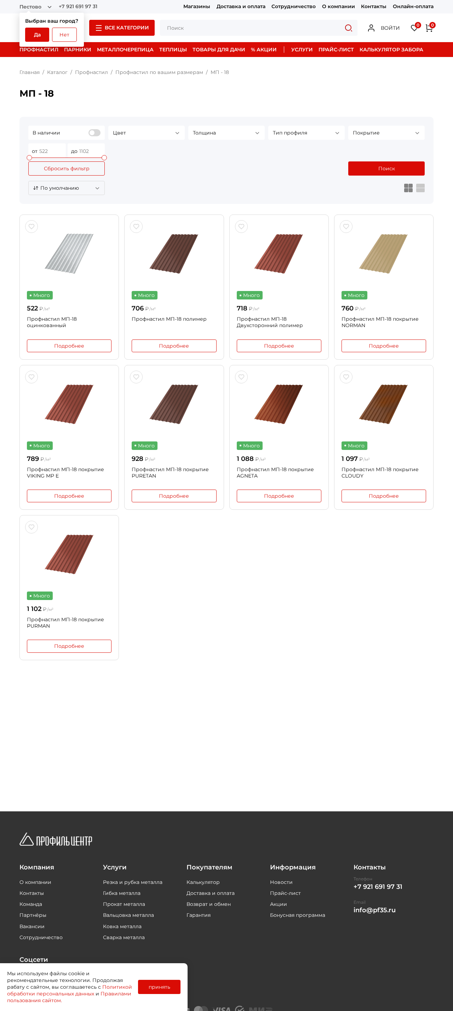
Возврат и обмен (209, 904)
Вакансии (32, 926)
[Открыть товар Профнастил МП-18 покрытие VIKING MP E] (69, 404)
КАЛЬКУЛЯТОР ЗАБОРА (391, 49)
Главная (29, 72)
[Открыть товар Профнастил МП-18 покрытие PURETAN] (174, 404)
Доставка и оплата (241, 6)
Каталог (57, 72)
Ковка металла (122, 926)
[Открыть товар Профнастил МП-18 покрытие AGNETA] (279, 404)
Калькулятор (203, 882)
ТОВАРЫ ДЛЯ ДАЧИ (219, 49)
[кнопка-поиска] (348, 28)
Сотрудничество (293, 6)
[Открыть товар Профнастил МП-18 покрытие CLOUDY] (384, 404)
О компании (338, 6)
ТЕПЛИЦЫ (173, 49)
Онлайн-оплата (413, 6)
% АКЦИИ (264, 49)
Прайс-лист (285, 893)
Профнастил (91, 72)
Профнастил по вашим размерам (159, 72)
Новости (281, 882)
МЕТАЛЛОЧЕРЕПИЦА (125, 49)
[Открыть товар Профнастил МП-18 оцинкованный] (69, 254)
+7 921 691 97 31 (78, 6)
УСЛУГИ (302, 49)
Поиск (386, 168)
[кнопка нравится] (31, 226)
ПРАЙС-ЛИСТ (336, 49)
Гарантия (199, 915)
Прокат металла (124, 904)
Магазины (196, 6)
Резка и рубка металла (132, 882)
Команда (30, 904)
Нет (64, 35)
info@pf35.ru (375, 910)
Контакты (373, 6)
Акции (278, 904)
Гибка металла (122, 893)
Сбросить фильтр (67, 168)
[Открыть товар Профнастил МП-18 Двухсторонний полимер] (279, 254)
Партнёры (32, 915)
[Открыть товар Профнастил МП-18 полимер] (174, 254)
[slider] (29, 157)
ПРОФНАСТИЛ (38, 49)
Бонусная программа (297, 915)
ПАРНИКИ (77, 49)
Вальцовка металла (128, 915)
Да (37, 35)
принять (159, 987)
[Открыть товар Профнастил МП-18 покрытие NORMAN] (384, 254)
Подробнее (69, 346)
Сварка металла (124, 937)
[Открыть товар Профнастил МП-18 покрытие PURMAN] (69, 554)
